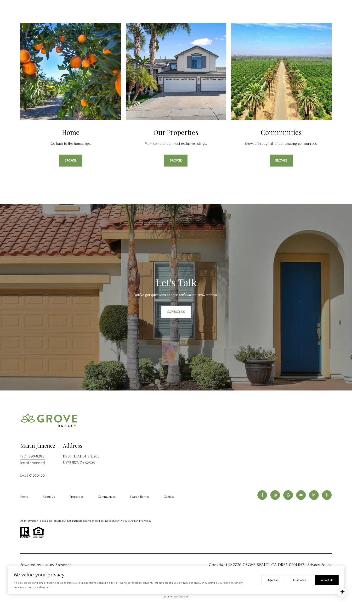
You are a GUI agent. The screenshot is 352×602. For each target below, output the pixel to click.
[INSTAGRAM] (275, 495)
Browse (71, 160)
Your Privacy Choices (176, 596)
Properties (76, 496)
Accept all (327, 580)
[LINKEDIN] (314, 495)
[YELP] (327, 495)
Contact (169, 496)
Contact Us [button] (176, 311)
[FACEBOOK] (262, 495)
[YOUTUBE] (301, 495)
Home (24, 496)
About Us (49, 496)
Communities (107, 496)
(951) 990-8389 (32, 456)
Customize (299, 580)
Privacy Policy (319, 565)
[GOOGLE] (288, 495)
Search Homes (139, 496)
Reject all (272, 580)
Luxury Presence (57, 565)
